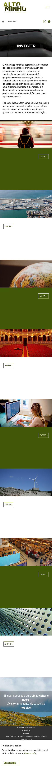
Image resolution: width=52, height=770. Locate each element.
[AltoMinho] (15, 3)
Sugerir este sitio (26, 739)
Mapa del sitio (26, 730)
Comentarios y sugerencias (26, 727)
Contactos (26, 733)
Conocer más (30, 753)
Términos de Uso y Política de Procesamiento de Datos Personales (26, 736)
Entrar (43, 157)
